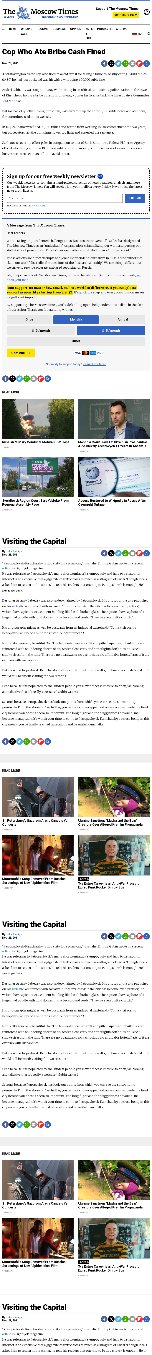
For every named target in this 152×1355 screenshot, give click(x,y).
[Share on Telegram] (118, 63)
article (6, 568)
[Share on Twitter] (111, 63)
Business (59, 29)
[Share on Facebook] (104, 63)
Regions (42, 29)
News (12, 29)
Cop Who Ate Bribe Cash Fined (53, 51)
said (5, 101)
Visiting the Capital (34, 541)
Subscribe (135, 198)
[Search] (149, 34)
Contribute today (126, 15)
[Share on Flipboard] (139, 63)
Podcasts (104, 29)
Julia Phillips (14, 551)
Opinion (75, 29)
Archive (121, 29)
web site (18, 606)
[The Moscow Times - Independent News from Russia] (40, 12)
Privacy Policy (38, 205)
